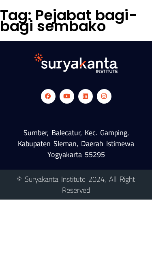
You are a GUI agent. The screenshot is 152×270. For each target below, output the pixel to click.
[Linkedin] (85, 96)
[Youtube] (67, 96)
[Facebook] (48, 96)
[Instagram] (104, 96)
